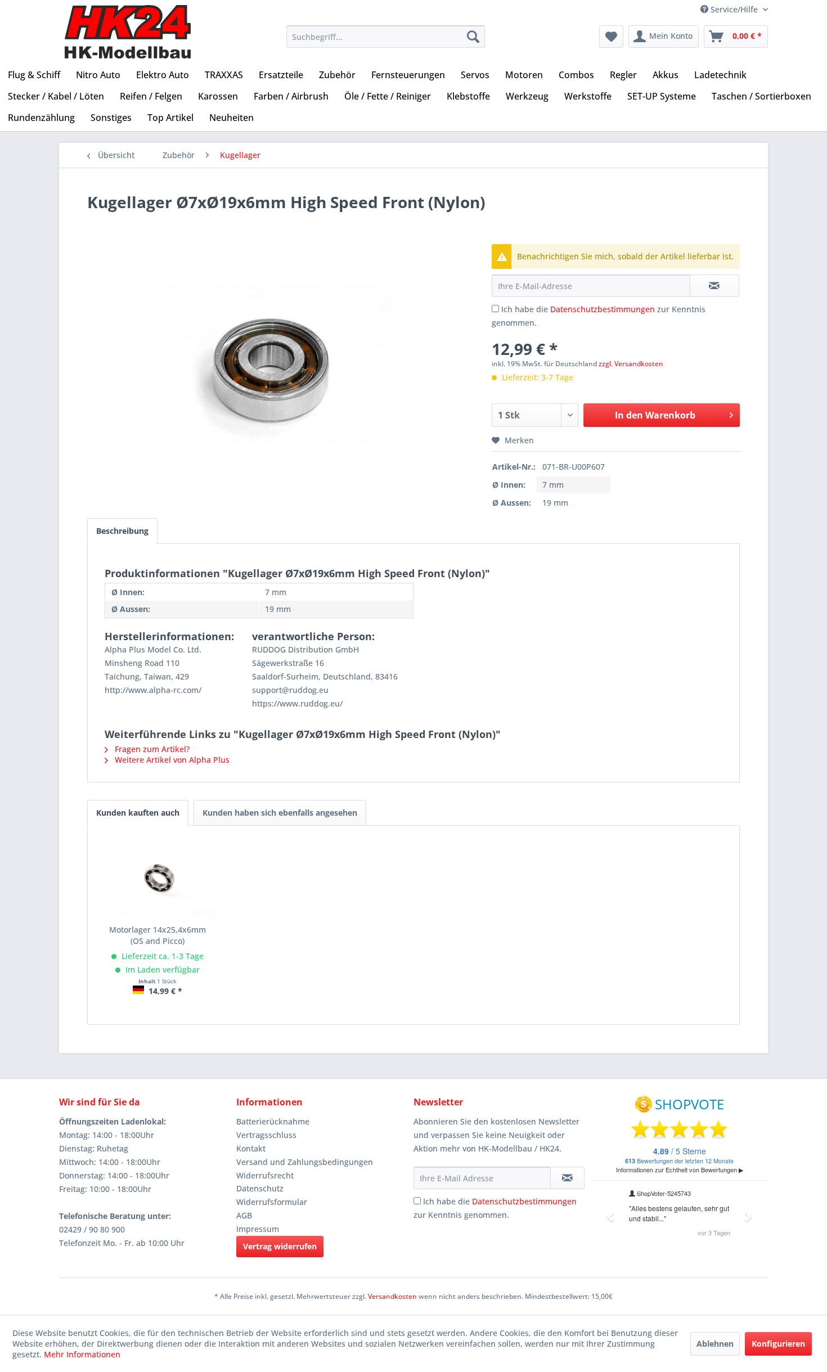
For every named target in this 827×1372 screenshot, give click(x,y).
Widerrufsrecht (265, 1175)
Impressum (257, 1228)
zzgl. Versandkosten (631, 363)
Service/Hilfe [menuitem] (734, 9)
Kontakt (251, 1148)
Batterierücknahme (272, 1121)
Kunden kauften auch (137, 812)
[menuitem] (385, 36)
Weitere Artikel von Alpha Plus (171, 759)
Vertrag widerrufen (280, 1246)
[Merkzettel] (611, 36)
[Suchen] (473, 36)
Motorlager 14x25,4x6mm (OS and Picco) (157, 935)
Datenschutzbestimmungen (602, 309)
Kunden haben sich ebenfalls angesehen (280, 812)
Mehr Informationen (82, 1354)
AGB (244, 1215)
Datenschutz (260, 1188)
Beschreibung (122, 530)
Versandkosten (392, 1296)
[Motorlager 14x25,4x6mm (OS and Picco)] (157, 879)
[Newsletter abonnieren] (567, 1178)
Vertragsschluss (266, 1135)
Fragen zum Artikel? (151, 749)
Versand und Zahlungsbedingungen (304, 1162)
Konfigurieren (778, 1343)
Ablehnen (715, 1343)
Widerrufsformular (271, 1201)
